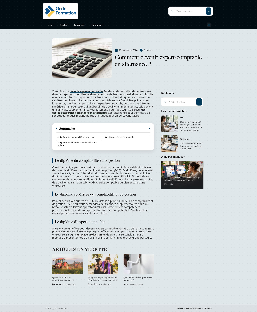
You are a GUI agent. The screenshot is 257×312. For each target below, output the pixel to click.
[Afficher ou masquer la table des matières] (112, 128)
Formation (148, 50)
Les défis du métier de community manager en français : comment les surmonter (182, 178)
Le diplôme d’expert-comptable (119, 137)
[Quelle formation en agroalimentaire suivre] (67, 264)
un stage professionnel (91, 234)
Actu (126, 284)
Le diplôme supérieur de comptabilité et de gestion (77, 143)
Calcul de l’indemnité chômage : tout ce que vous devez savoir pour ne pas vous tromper (191, 125)
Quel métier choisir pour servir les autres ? (138, 278)
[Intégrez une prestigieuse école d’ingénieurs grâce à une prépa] (103, 264)
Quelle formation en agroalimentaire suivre (63, 278)
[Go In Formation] (60, 11)
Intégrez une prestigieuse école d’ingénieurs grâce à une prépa (103, 278)
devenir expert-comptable (86, 91)
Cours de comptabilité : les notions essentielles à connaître (191, 146)
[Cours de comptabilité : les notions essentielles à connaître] (169, 143)
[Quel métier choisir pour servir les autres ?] (139, 264)
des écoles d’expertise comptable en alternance (98, 111)
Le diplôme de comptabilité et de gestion (76, 137)
